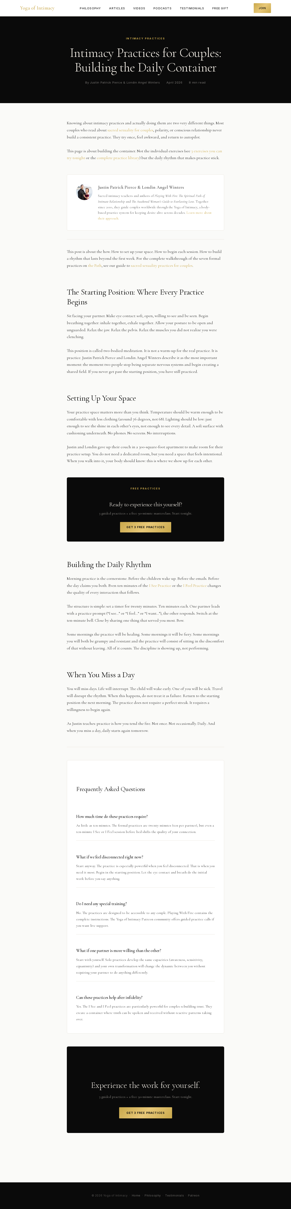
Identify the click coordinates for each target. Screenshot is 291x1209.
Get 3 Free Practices (145, 527)
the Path (95, 265)
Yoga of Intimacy (37, 8)
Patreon (193, 1195)
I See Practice (160, 585)
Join (262, 8)
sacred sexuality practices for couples (162, 265)
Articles (117, 8)
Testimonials (192, 8)
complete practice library (118, 157)
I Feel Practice (195, 585)
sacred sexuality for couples (130, 129)
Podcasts (162, 8)
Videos (139, 8)
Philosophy (90, 8)
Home (136, 1195)
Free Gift (220, 8)
